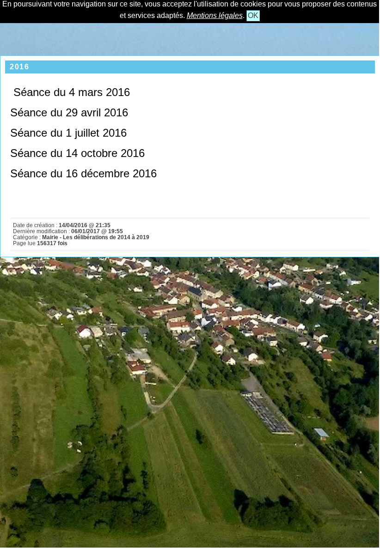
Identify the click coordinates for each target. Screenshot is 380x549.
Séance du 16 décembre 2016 (83, 173)
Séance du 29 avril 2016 (69, 112)
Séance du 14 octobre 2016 (77, 153)
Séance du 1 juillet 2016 (68, 133)
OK (253, 15)
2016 (19, 67)
